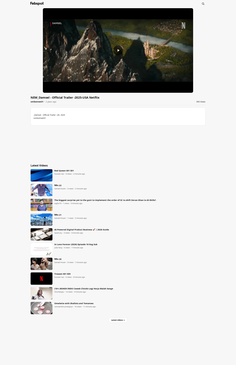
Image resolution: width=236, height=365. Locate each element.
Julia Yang (58, 247)
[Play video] (118, 50)
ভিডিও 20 (57, 259)
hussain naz (59, 174)
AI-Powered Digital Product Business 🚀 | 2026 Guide (81, 229)
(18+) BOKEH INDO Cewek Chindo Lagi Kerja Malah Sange (83, 288)
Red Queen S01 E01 (64, 170)
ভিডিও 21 (57, 214)
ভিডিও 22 (57, 185)
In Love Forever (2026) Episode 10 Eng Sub (75, 244)
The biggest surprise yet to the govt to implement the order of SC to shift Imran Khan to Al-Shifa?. (105, 200)
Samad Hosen (60, 188)
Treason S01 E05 (62, 273)
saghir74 (57, 203)
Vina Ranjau (59, 292)
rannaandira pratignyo (63, 306)
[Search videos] (203, 3)
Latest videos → (118, 320)
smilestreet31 (37, 101)
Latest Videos (39, 165)
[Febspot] (37, 4)
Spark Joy (58, 233)
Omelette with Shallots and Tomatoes (73, 303)
